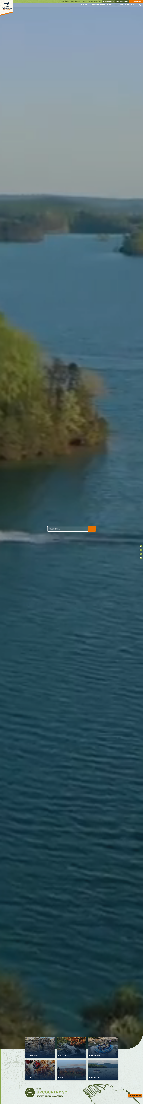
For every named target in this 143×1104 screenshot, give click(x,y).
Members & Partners (75, 1)
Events (109, 5)
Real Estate (84, 1)
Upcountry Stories (98, 5)
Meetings (67, 1)
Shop (127, 5)
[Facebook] (141, 546)
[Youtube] (141, 558)
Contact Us (90, 1)
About (62, 1)
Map (132, 5)
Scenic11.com (97, 1)
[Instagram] (141, 550)
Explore (84, 5)
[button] (140, 5)
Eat (121, 5)
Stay (116, 5)
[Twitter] (141, 554)
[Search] (92, 529)
